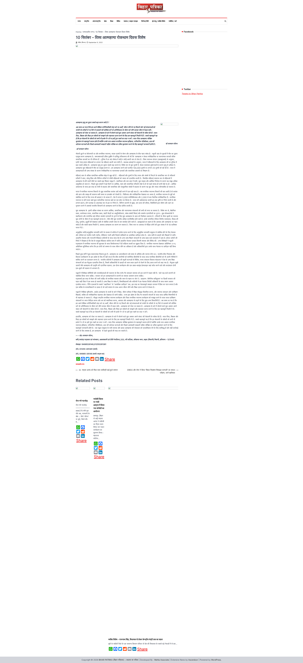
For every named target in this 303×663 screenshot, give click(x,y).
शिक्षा (111, 21)
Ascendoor (193, 660)
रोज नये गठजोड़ (82, 401)
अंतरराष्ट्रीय (96, 21)
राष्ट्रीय (86, 21)
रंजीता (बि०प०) (82, 42)
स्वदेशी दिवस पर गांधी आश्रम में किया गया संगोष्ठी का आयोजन (98, 405)
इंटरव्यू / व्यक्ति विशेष (158, 21)
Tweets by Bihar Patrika (192, 93)
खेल (105, 21)
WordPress (216, 660)
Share (110, 359)
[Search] (225, 21)
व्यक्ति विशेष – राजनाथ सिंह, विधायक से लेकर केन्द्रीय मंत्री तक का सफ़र (135, 639)
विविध (118, 21)
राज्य (79, 21)
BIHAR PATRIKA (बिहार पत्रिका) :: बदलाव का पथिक (118, 660)
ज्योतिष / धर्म (173, 21)
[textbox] (127, 349)
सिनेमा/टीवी (145, 21)
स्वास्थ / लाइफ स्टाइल (131, 21)
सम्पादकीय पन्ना (80, 364)
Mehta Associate (162, 660)
